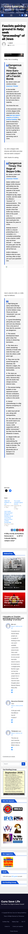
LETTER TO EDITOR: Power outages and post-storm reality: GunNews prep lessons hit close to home (13, 580)
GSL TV (23, 921)
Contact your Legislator (18, 926)
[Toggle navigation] (11, 15)
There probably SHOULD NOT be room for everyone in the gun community (13, 600)
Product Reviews (14, 931)
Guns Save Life (14, 6)
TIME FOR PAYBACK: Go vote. (7, 502)
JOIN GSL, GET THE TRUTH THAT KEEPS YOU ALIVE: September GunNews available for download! (13, 562)
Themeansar (21, 916)
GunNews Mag (5, 921)
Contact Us (7, 926)
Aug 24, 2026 (9, 605)
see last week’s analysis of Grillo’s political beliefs (13, 117)
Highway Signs (15, 921)
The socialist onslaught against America (18, 502)
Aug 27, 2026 (9, 569)
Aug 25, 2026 (9, 587)
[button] (19, 15)
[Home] (2, 15)
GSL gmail (14, 876)
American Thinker (12, 86)
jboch (11, 43)
